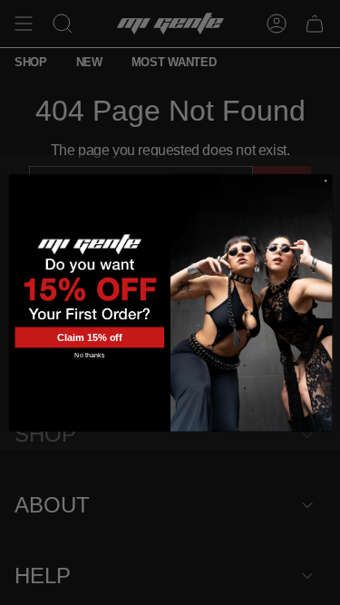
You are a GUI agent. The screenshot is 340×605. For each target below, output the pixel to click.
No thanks (89, 355)
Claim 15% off (88, 336)
